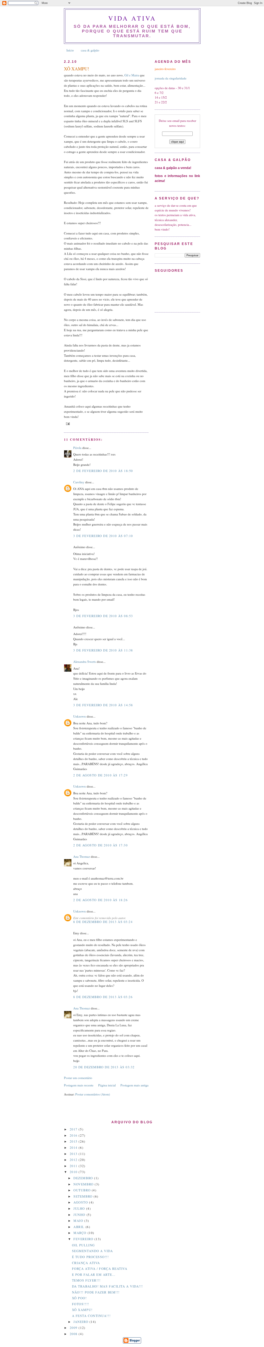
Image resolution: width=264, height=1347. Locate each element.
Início (70, 50)
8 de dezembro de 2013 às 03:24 (103, 922)
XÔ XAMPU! (82, 1310)
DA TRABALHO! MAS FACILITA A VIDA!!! (107, 1286)
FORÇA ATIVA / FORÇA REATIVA (99, 1269)
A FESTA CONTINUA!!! (91, 1316)
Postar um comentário (78, 1078)
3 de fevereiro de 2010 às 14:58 (103, 705)
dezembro (83, 1178)
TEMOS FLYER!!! (86, 1280)
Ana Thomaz (81, 856)
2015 (74, 1141)
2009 (74, 1328)
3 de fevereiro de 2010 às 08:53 (103, 616)
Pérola (77, 448)
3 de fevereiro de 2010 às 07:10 (103, 536)
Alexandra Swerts (84, 662)
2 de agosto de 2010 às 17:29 (100, 775)
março (80, 1233)
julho (79, 1208)
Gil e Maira (132, 75)
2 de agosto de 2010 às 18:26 (100, 900)
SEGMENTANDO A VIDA (92, 1251)
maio (78, 1221)
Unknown (79, 716)
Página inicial (107, 1085)
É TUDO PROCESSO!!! (90, 1257)
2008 (74, 1334)
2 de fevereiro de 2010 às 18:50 (103, 471)
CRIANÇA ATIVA (86, 1263)
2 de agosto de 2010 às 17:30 (100, 845)
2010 (74, 1172)
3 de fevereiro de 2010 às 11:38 (103, 650)
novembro (84, 1184)
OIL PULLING (83, 1245)
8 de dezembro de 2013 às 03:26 (103, 997)
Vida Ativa (132, 18)
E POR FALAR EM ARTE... (94, 1274)
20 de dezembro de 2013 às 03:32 (104, 1067)
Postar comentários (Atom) (92, 1094)
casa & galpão (90, 50)
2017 (74, 1129)
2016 (74, 1135)
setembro (83, 1196)
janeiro (81, 1322)
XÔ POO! (79, 1298)
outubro (82, 1190)
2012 (74, 1160)
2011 (74, 1166)
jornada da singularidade (170, 78)
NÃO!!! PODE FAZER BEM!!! (96, 1292)
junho (79, 1215)
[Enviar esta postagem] (67, 423)
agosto (81, 1202)
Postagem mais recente (78, 1085)
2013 (74, 1154)
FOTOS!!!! (80, 1304)
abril (79, 1227)
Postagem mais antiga (134, 1085)
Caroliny (78, 482)
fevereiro (83, 1239)
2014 (74, 1147)
